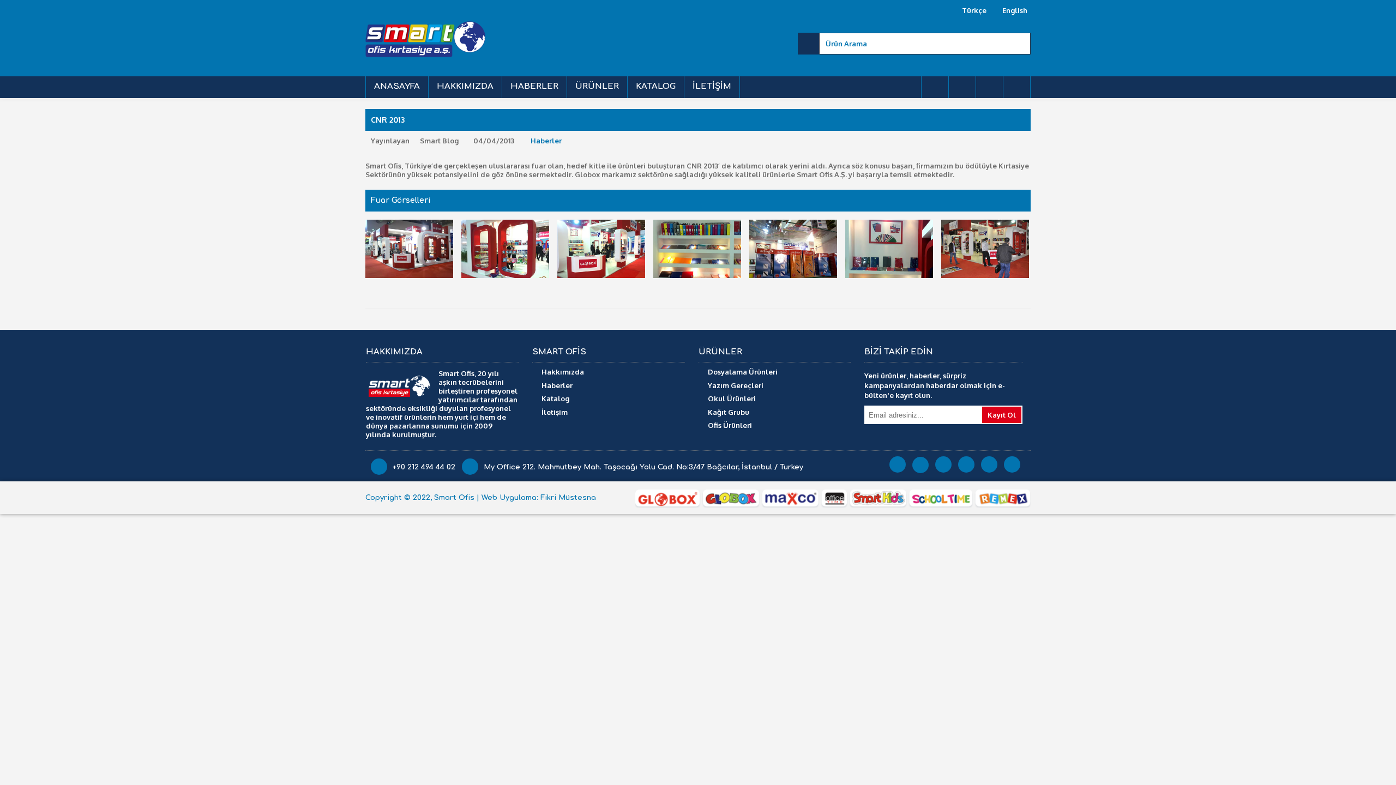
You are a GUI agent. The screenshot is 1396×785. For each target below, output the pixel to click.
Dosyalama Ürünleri (743, 371)
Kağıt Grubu (728, 412)
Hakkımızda (562, 371)
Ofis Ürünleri (730, 425)
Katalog (555, 398)
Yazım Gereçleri (735, 385)
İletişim (554, 412)
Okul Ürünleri (732, 398)
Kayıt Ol (1002, 414)
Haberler (546, 140)
